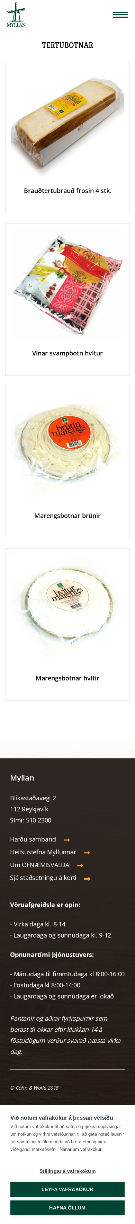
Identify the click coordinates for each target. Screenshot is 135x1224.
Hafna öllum (67, 1207)
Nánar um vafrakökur (80, 1149)
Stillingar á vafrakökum (67, 1171)
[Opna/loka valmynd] (120, 14)
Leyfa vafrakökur (67, 1189)
